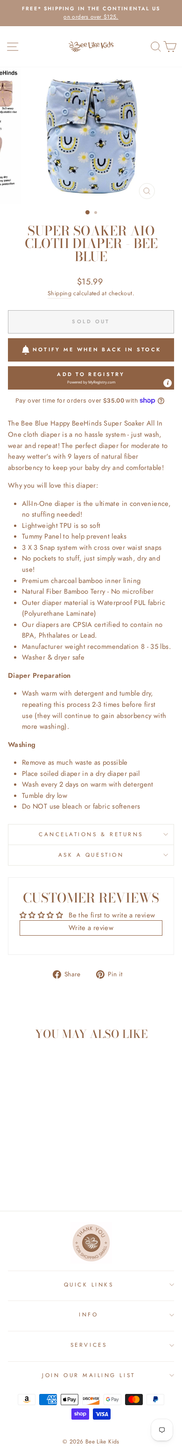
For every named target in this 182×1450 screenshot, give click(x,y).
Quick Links (89, 1284)
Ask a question (91, 855)
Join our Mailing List (88, 1375)
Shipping (59, 293)
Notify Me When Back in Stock (97, 349)
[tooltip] (167, 383)
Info (88, 1314)
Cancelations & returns (91, 834)
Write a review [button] (91, 928)
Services (88, 1345)
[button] (91, 378)
